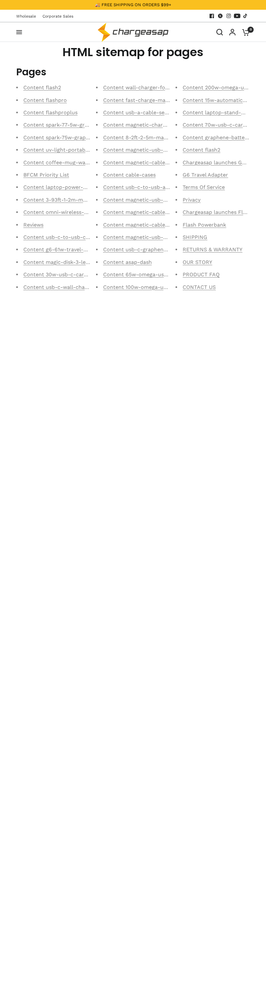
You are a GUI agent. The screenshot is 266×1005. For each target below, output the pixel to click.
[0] (244, 32)
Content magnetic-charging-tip (143, 125)
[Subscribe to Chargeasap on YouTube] (237, 16)
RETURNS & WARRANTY (212, 249)
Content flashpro (45, 100)
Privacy (191, 200)
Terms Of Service (204, 187)
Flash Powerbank (204, 225)
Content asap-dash (127, 262)
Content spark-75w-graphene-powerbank (76, 137)
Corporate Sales (57, 16)
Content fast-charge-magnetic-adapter (153, 100)
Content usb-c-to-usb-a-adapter (145, 187)
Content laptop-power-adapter (63, 187)
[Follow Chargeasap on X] (220, 16)
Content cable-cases (129, 175)
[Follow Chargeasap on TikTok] (245, 16)
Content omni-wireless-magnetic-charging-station (87, 212)
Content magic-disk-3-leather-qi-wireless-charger (87, 262)
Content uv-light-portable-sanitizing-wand (78, 150)
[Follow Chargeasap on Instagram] (228, 16)
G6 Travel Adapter (205, 175)
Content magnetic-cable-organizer (147, 162)
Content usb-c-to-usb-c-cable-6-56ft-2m (76, 237)
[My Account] (232, 32)
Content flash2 (42, 87)
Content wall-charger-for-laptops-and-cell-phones (168, 87)
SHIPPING (195, 237)
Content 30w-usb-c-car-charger (64, 274)
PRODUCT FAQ (201, 274)
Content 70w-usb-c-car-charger (224, 125)
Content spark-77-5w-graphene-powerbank (78, 125)
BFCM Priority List (46, 175)
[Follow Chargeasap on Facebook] (212, 16)
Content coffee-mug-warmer (60, 162)
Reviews (33, 225)
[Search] (219, 32)
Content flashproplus (50, 112)
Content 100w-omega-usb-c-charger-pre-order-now (170, 287)
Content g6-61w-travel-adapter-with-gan (75, 249)
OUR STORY (197, 262)
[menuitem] (27, 16)
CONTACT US (199, 287)
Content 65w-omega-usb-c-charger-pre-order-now (169, 274)
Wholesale (26, 16)
